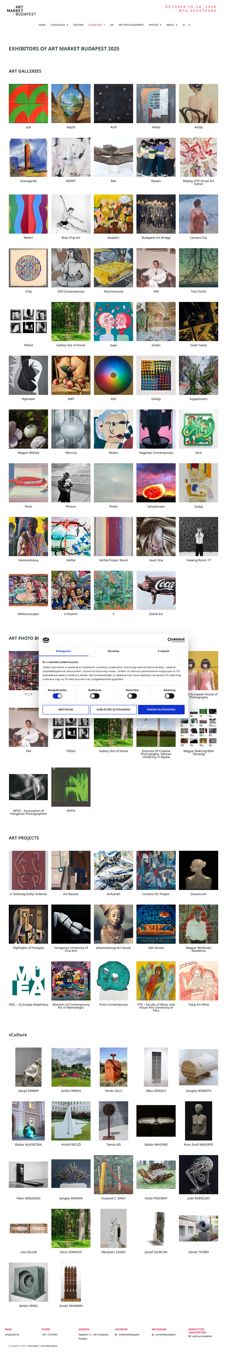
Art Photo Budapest (131, 24)
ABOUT (170, 24)
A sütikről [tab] (163, 651)
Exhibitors (95, 24)
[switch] (95, 695)
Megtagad (65, 709)
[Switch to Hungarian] (188, 25)
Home (42, 24)
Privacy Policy (33, 1346)
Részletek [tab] (113, 651)
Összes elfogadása (161, 709)
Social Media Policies (49, 1346)
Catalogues (58, 24)
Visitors (78, 24)
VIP (112, 24)
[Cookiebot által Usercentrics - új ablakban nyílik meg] (170, 640)
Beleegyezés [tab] (63, 651)
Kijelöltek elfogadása (113, 709)
